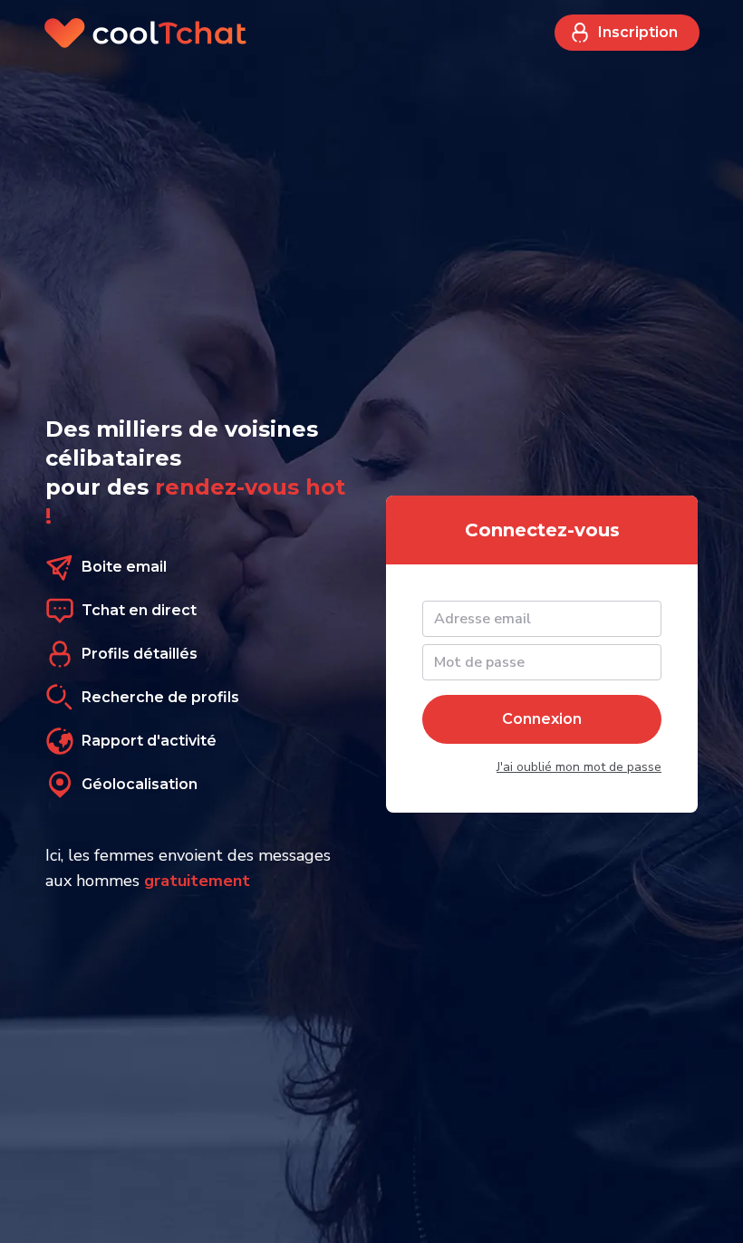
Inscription (638, 32)
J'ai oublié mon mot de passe (579, 767)
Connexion (542, 718)
